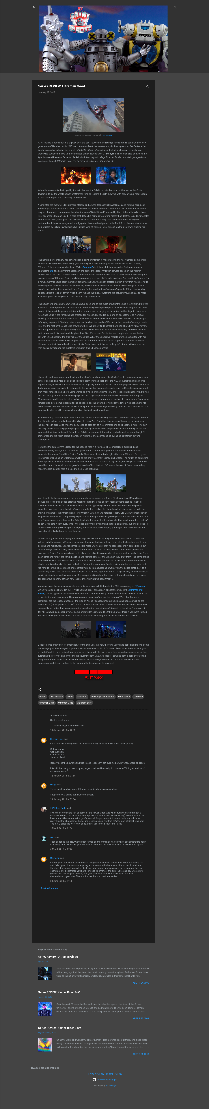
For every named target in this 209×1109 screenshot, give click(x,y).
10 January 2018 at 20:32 (62, 730)
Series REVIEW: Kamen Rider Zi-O (59, 992)
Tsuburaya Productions (102, 696)
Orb (52, 270)
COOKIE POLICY (114, 1074)
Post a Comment (49, 888)
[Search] (175, 8)
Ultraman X (87, 267)
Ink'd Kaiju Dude (58, 808)
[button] (147, 86)
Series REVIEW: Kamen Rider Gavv (59, 1027)
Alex (52, 837)
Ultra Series (124, 696)
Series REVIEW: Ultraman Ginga (58, 956)
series (70, 696)
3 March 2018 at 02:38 (61, 828)
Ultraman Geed (65, 702)
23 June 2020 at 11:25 (61, 881)
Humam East (56, 739)
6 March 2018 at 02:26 (61, 849)
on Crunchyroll (107, 135)
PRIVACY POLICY (95, 1074)
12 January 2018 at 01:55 (62, 775)
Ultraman (138, 696)
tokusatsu (82, 696)
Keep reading (141, 982)
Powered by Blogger (106, 1079)
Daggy (53, 784)
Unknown (55, 858)
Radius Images (111, 1086)
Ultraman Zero (84, 702)
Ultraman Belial (46, 702)
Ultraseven (140, 586)
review (42, 696)
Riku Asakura (56, 696)
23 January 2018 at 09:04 (62, 799)
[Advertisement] (167, 125)
